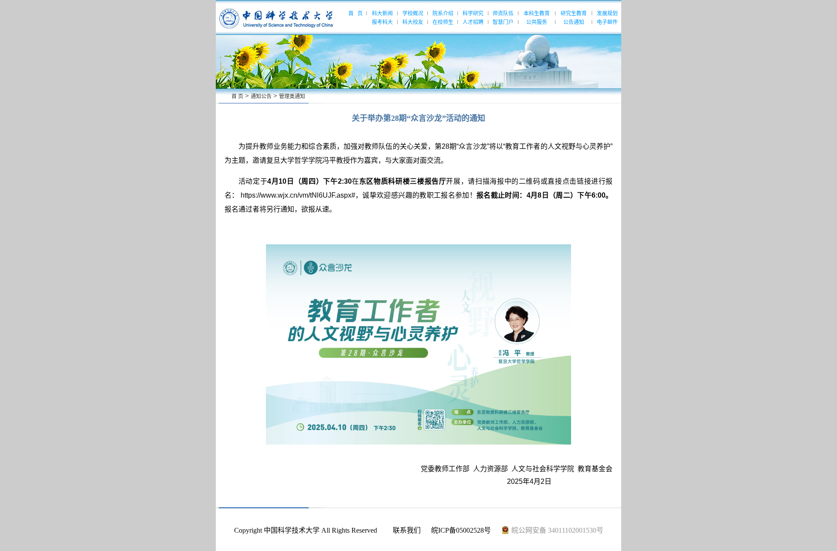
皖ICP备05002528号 (461, 530)
